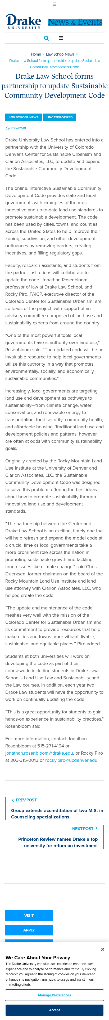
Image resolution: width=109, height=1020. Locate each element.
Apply (29, 930)
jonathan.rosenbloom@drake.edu (39, 753)
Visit (29, 915)
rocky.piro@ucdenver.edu (71, 760)
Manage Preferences (54, 995)
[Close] (102, 949)
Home (36, 54)
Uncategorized (60, 117)
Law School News (60, 54)
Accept (54, 1010)
